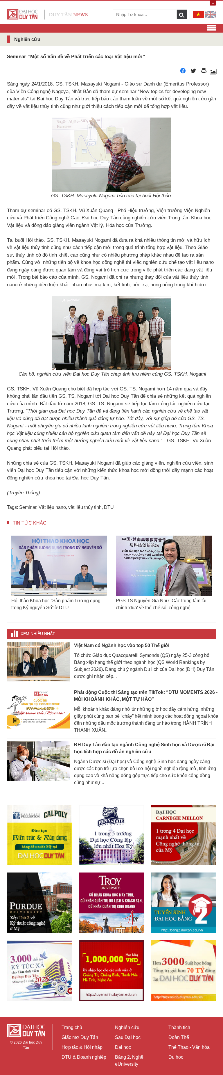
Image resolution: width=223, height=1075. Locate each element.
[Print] (203, 72)
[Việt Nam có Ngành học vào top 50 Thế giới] (38, 661)
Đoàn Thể (178, 1037)
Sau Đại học (128, 1037)
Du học (175, 1057)
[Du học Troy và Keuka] (111, 903)
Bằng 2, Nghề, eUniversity (130, 1061)
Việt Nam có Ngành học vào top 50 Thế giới (121, 645)
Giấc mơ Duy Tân (80, 1037)
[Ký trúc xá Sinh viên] (39, 970)
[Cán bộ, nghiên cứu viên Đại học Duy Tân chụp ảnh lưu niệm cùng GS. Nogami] (213, 72)
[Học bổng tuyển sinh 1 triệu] (111, 970)
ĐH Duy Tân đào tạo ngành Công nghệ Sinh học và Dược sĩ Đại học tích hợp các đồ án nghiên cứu (144, 748)
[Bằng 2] (183, 903)
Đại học (123, 1047)
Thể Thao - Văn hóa (189, 1047)
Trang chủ (72, 1027)
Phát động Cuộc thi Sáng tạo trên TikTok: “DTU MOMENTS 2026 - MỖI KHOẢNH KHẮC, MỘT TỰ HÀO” (145, 696)
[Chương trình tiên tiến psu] (111, 835)
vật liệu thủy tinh (85, 507)
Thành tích (179, 1027)
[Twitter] (193, 72)
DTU (109, 507)
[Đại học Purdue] (39, 903)
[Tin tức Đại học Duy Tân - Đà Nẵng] (47, 14)
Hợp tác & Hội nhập (82, 1047)
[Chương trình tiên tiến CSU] (39, 835)
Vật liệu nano (52, 507)
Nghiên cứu (127, 1027)
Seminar (27, 507)
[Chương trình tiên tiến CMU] (183, 835)
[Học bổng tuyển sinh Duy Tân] (183, 970)
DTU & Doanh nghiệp (84, 1057)
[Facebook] (183, 72)
